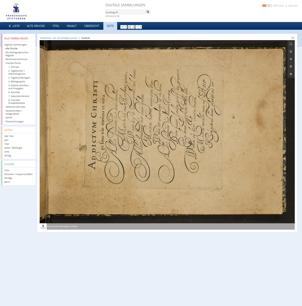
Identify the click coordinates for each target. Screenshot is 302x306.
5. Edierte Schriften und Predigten (18, 87)
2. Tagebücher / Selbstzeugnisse (16, 72)
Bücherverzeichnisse (16, 59)
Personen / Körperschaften (18, 174)
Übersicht (91, 26)
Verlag (7, 155)
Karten (9, 117)
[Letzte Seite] (140, 27)
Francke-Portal (13, 63)
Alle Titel (9, 136)
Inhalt (72, 26)
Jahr (6, 140)
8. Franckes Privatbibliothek (16, 102)
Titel (55, 26)
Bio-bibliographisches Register (17, 54)
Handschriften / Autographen (14, 112)
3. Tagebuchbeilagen (19, 77)
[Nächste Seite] (137, 27)
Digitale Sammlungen (125, 5)
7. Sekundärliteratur (19, 96)
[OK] (148, 12)
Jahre (7, 181)
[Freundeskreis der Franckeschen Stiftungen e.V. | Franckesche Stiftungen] (25, 11)
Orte (6, 151)
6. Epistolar (14, 92)
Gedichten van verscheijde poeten (59, 38)
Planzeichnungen (15, 121)
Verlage (8, 177)
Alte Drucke (36, 26)
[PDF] (291, 66)
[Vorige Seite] (125, 27)
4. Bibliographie (16, 81)
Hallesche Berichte (15, 106)
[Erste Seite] (122, 27)
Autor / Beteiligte (13, 147)
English (293, 5)
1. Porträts (13, 66)
